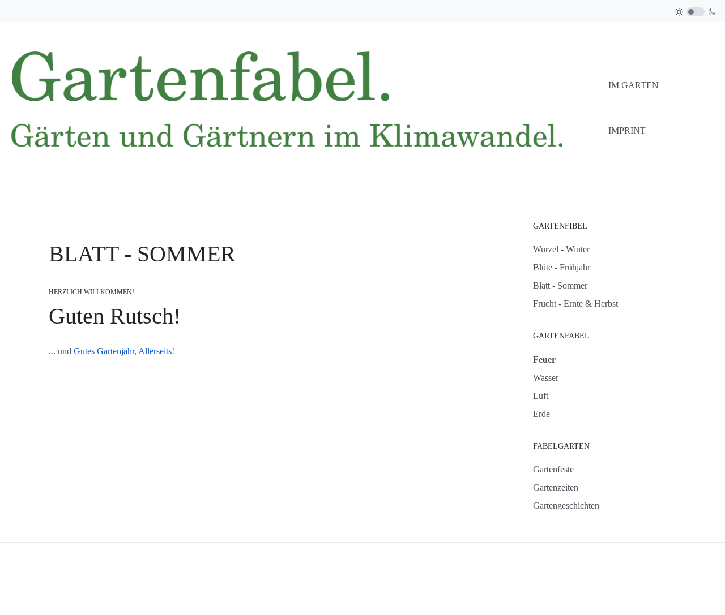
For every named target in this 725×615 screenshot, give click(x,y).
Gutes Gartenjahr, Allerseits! (124, 351)
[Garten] (304, 107)
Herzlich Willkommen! (91, 292)
